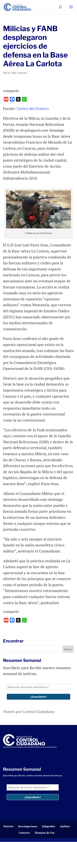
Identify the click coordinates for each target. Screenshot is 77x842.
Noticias (22, 72)
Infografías (48, 826)
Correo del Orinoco (33, 108)
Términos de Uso (44, 832)
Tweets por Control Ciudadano (28, 711)
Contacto (24, 832)
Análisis (65, 826)
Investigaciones (27, 826)
